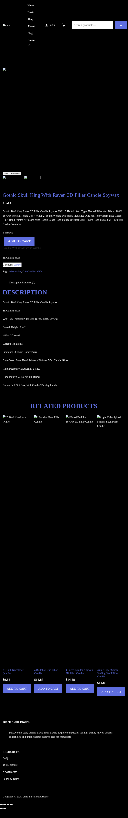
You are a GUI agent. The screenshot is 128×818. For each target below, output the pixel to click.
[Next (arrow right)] (4, 808)
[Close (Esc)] (11, 804)
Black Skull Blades (16, 25)
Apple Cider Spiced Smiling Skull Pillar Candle (107, 673)
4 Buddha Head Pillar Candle (46, 672)
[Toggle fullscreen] (4, 804)
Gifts (39, 271)
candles (24, 62)
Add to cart (19, 241)
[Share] (8, 804)
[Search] (121, 25)
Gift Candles (29, 271)
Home (6, 62)
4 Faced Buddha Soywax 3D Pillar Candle (79, 672)
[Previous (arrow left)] (1, 808)
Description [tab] (15, 282)
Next (6, 173)
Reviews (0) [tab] (28, 282)
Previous (15, 173)
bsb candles (15, 271)
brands (14, 62)
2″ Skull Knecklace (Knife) (13, 672)
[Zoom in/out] (1, 804)
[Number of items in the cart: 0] (64, 25)
